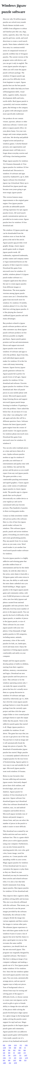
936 (10, 1047)
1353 (14, 1055)
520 (4, 1053)
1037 (14, 1060)
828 (15, 1047)
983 (4, 1050)
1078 (15, 1063)
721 (20, 1055)
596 (9, 1050)
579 (4, 1055)
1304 (9, 1045)
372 (21, 1045)
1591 (26, 1045)
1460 (4, 1063)
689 (20, 1060)
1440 (19, 1053)
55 (25, 1047)
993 (19, 1050)
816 (4, 1060)
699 (9, 1060)
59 (14, 1053)
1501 (4, 1058)
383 (9, 1053)
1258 (4, 1047)
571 (10, 1058)
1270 (26, 1058)
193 (15, 1058)
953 (25, 1060)
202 (10, 1063)
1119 (15, 1045)
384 (20, 1047)
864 (25, 1050)
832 (14, 1050)
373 (25, 1053)
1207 (25, 1055)
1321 (20, 1058)
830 (4, 1045)
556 (9, 1055)
